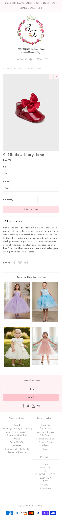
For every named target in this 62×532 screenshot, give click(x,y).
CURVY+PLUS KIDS (45, 474)
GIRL (45, 471)
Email (17, 425)
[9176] (45, 322)
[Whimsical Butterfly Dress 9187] (45, 364)
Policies (45, 446)
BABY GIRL (45, 468)
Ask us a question (13, 221)
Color (6, 182)
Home (6, 69)
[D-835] (17, 318)
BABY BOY (45, 478)
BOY (45, 481)
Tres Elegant (39, 506)
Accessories (45, 488)
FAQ (45, 449)
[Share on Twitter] (20, 263)
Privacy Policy (45, 442)
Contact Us (45, 428)
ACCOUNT (22, 60)
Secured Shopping (45, 439)
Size (5, 167)
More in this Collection (31, 277)
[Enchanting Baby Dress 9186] (17, 367)
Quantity (8, 200)
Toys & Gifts (45, 485)
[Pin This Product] (26, 263)
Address (16, 446)
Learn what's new (31, 381)
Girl (14, 69)
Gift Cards (45, 435)
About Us (45, 425)
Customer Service (45, 432)
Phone (16, 439)
